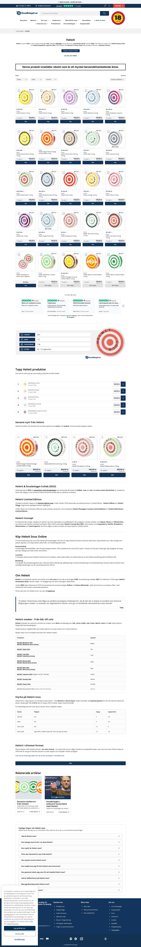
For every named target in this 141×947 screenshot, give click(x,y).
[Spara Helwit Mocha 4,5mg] (41, 91)
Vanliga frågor (60, 910)
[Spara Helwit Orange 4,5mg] (86, 173)
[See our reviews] (68, 6)
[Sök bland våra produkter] (104, 13)
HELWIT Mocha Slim (24, 661)
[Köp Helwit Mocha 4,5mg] (123, 391)
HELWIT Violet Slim (23, 649)
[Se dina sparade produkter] (109, 6)
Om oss (111, 902)
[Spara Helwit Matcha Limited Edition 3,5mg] (108, 255)
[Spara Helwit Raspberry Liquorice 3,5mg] (108, 91)
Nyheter (33, 20)
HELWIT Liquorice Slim (24, 674)
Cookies (113, 920)
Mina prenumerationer (91, 910)
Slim (70, 763)
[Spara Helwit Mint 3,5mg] (86, 132)
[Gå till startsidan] (27, 13)
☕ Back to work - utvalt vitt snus (69, 2)
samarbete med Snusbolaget (45, 490)
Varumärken (86, 20)
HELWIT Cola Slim (23, 654)
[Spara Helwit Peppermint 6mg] (41, 214)
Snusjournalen (85, 24)
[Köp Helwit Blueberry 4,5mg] (123, 405)
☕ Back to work (99, 20)
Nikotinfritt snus (71, 20)
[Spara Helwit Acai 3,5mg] (19, 214)
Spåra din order (61, 917)
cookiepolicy (8, 914)
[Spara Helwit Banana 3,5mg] (19, 91)
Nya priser (23, 20)
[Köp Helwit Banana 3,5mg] (123, 384)
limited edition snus (45, 503)
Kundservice (58, 902)
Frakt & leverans (61, 913)
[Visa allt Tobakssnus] (61, 20)
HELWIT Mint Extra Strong (26, 669)
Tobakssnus (56, 20)
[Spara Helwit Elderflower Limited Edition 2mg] (41, 255)
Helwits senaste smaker (70, 51)
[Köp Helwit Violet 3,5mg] (123, 398)
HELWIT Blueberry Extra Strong (28, 644)
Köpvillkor (114, 923)
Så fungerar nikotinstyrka (64, 923)
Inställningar (20, 939)
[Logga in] (104, 6)
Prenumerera (55, 24)
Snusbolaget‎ (20, 31)
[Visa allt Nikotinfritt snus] (78, 20)
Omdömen (114, 917)
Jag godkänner (20, 928)
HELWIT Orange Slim (24, 679)
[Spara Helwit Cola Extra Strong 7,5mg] (108, 214)
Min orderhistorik (89, 913)
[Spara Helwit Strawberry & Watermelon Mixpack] (19, 255)
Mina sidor (85, 902)
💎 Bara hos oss (40, 24)
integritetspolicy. (13, 924)
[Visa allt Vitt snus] (48, 20)
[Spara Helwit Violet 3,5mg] (64, 91)
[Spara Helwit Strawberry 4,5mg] (64, 214)
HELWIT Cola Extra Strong (26, 656)
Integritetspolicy (116, 927)
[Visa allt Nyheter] (37, 20)
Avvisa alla (19, 934)
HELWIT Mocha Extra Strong (27, 663)
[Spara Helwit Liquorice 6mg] (108, 132)
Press (113, 913)
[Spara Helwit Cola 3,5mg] (64, 173)
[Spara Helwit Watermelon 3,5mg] (19, 173)
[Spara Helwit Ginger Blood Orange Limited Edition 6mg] (41, 132)
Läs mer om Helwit (70, 56)
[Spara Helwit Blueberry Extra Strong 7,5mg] (41, 173)
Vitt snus (44, 20)
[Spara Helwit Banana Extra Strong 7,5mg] (19, 132)
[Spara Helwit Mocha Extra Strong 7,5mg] (64, 132)
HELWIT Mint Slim (23, 668)
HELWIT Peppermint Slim (25, 689)
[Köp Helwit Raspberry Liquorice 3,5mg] (123, 412)
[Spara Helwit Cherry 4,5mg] (108, 173)
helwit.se (51, 591)
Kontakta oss (60, 906)
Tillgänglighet (115, 930)
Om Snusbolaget (69, 24)
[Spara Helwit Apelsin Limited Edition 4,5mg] (86, 255)
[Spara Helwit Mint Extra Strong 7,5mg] (86, 214)
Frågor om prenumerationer (65, 927)
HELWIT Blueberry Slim (25, 643)
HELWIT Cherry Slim (24, 684)
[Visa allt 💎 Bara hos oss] (47, 24)
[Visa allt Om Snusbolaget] (76, 24)
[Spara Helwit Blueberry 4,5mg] (86, 91)
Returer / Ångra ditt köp (63, 920)
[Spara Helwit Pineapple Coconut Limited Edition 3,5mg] (64, 255)
